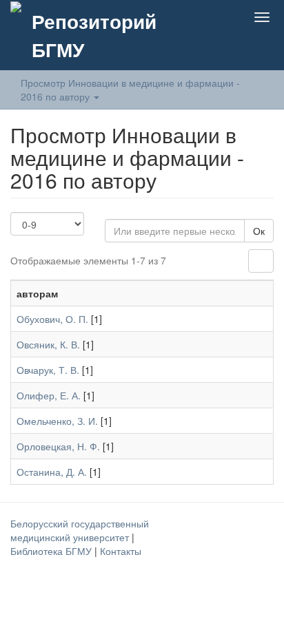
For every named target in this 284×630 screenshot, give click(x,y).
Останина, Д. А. (52, 472)
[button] (197, 17)
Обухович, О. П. (52, 319)
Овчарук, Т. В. (48, 370)
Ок (259, 231)
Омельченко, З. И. (57, 421)
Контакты (120, 551)
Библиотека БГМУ (52, 551)
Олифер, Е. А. (49, 395)
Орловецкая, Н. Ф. (58, 446)
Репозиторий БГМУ (94, 35)
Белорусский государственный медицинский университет (79, 530)
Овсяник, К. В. (48, 344)
